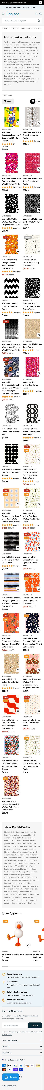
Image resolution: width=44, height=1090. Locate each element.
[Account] (36, 13)
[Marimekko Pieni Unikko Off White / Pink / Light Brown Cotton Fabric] (32, 454)
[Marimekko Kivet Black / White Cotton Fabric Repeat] (11, 454)
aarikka (5, 951)
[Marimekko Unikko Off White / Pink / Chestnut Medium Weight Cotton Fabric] (32, 664)
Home (4, 28)
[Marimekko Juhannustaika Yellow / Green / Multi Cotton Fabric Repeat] (11, 117)
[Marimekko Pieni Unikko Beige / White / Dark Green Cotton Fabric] (32, 745)
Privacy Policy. (7, 1034)
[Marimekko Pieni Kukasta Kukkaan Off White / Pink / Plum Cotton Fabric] (11, 786)
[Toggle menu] (3, 13)
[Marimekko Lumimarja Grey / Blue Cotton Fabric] (32, 117)
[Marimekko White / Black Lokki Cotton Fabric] (11, 288)
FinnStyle (12, 1086)
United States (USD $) (14, 1060)
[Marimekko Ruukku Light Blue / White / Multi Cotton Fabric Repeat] (11, 745)
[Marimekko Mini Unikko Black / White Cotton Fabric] (32, 203)
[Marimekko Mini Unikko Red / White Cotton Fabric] (32, 163)
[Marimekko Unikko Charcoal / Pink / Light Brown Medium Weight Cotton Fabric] (32, 623)
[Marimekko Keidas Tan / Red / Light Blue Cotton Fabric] (32, 582)
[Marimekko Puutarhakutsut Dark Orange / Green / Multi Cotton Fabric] (11, 623)
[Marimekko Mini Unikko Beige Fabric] (32, 329)
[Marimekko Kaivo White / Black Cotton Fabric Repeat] (32, 413)
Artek (12, 852)
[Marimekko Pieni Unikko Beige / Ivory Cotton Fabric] (32, 244)
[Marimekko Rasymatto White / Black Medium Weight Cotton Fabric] (11, 329)
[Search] (38, 20)
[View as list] (39, 101)
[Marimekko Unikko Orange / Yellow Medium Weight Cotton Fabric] (11, 244)
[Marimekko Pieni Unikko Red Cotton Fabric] (32, 367)
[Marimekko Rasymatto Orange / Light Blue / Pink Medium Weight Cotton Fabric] (11, 582)
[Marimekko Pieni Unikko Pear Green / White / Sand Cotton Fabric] (32, 498)
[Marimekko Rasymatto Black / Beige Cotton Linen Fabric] (11, 541)
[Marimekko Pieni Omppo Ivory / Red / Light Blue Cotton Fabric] (32, 541)
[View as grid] (33, 101)
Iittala (6, 852)
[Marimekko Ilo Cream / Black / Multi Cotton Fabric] (32, 704)
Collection (14, 28)
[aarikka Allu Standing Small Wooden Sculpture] (17, 934)
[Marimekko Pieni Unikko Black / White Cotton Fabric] (32, 288)
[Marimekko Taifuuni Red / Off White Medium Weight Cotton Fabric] (11, 704)
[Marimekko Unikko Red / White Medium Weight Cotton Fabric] (11, 163)
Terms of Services (32, 1032)
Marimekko (6, 129)
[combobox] (22, 20)
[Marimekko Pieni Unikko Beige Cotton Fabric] (11, 664)
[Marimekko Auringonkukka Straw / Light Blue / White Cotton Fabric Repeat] (11, 498)
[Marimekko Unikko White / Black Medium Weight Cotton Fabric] (11, 203)
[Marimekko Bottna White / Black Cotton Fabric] (11, 413)
